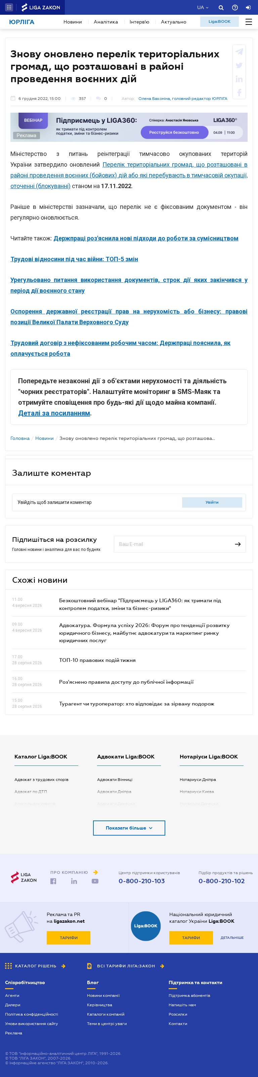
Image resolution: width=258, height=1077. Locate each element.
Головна (20, 438)
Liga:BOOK (219, 21)
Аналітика (106, 21)
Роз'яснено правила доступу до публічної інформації (126, 682)
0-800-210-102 (222, 881)
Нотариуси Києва (197, 791)
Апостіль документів (34, 803)
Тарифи (69, 938)
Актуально (173, 21)
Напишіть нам (182, 1005)
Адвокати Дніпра (114, 791)
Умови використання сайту (31, 1023)
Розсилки (178, 1014)
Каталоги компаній (105, 1014)
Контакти (178, 1023)
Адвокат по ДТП (30, 791)
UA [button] (200, 7)
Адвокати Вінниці (114, 779)
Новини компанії (103, 995)
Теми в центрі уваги (107, 1023)
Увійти (212, 502)
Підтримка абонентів (189, 995)
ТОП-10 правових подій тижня (97, 660)
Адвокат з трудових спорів (41, 779)
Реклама (13, 1033)
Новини (72, 21)
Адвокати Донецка (116, 803)
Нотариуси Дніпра (198, 779)
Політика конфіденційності (31, 1014)
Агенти (12, 995)
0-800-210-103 (142, 881)
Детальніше (232, 938)
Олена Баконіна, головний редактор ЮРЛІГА (182, 98)
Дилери (12, 1005)
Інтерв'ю (139, 21)
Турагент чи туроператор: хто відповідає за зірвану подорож (136, 703)
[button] (9, 7)
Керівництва (99, 1005)
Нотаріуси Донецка (199, 803)
